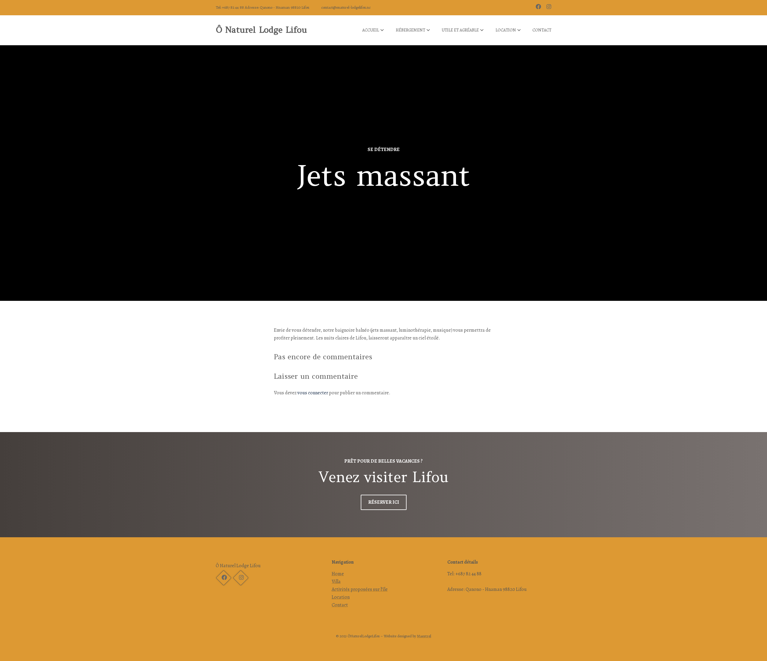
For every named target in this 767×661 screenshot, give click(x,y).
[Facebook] (539, 7)
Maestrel (424, 636)
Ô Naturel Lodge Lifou (261, 29)
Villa (336, 581)
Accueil (370, 30)
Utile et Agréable (460, 30)
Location (506, 30)
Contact (541, 30)
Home (338, 574)
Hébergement (410, 30)
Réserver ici (383, 502)
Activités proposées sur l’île (360, 589)
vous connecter (313, 393)
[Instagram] (240, 578)
